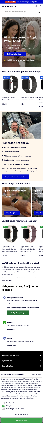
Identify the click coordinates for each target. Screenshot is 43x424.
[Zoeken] (38, 11)
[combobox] (21, 11)
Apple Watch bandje (21, 269)
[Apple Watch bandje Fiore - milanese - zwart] (29, 84)
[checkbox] (7, 403)
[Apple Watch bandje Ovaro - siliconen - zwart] (11, 84)
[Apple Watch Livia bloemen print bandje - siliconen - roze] (29, 234)
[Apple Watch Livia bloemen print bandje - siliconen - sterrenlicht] (11, 234)
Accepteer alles (21, 420)
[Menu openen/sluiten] (3, 6)
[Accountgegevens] (36, 6)
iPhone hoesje (35, 269)
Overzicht (37, 374)
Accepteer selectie (21, 414)
